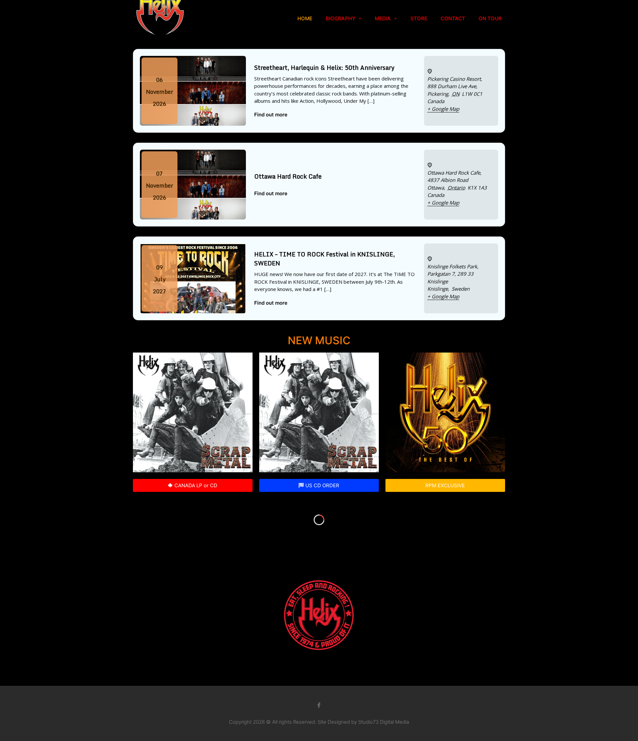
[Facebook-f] (319, 705)
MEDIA (383, 18)
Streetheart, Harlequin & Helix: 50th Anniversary (324, 68)
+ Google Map (443, 108)
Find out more (270, 114)
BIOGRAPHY (340, 18)
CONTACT (453, 18)
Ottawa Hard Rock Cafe (288, 176)
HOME (304, 18)
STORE (418, 18)
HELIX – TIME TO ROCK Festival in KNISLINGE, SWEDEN (324, 258)
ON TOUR (490, 18)
